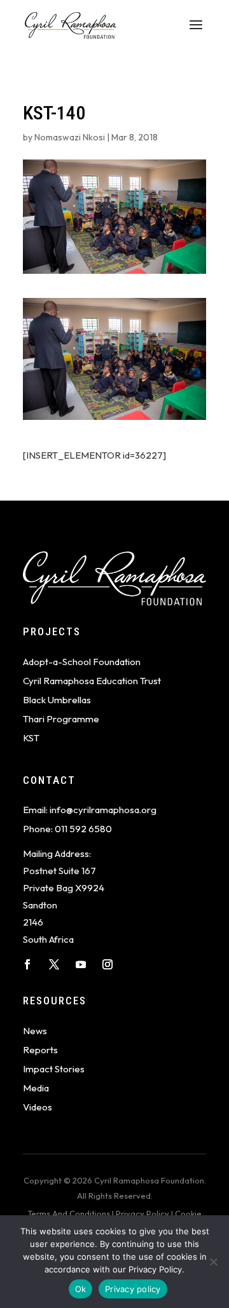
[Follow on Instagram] (107, 964)
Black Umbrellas (57, 700)
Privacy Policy (142, 1213)
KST (31, 738)
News (35, 1031)
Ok (81, 1289)
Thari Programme (61, 719)
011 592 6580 (83, 829)
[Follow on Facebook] (27, 964)
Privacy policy (133, 1289)
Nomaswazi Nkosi (69, 137)
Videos (37, 1107)
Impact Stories (54, 1069)
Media (36, 1088)
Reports (40, 1050)
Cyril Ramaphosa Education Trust (92, 681)
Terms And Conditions (68, 1213)
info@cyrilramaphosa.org (103, 810)
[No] (213, 1261)
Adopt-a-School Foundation (82, 662)
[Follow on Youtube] (81, 964)
